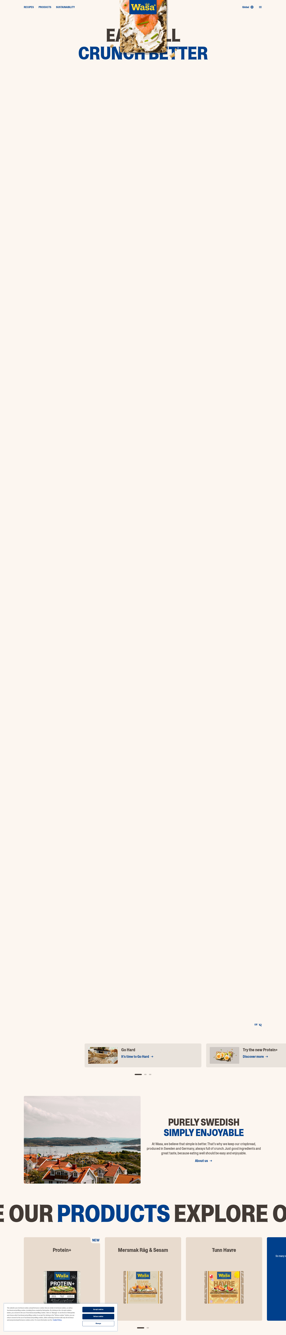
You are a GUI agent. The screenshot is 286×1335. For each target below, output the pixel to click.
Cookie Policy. (57, 1320)
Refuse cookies (98, 1316)
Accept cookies (98, 1309)
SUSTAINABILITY (65, 7)
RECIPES (29, 7)
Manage (98, 1323)
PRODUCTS (45, 7)
